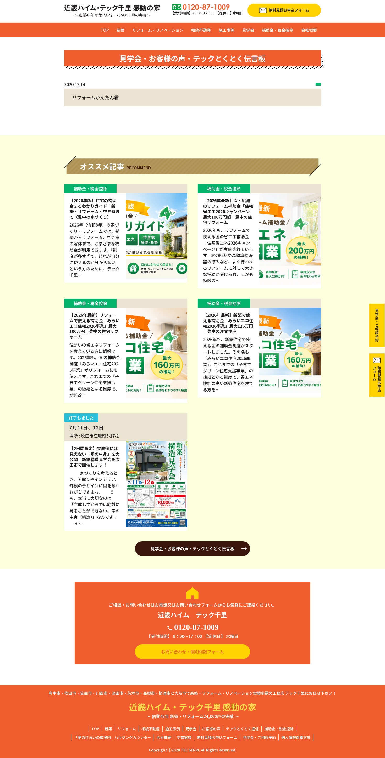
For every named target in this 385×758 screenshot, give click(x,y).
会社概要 (309, 30)
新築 (120, 30)
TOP (105, 30)
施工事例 (226, 30)
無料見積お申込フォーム (217, 737)
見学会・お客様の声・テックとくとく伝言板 (192, 548)
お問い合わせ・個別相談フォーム (192, 651)
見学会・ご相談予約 (259, 737)
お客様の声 (211, 728)
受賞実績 (184, 737)
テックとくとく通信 (242, 728)
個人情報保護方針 (296, 737)
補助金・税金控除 (277, 30)
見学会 (248, 30)
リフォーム (127, 728)
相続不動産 (201, 30)
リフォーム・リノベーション (157, 30)
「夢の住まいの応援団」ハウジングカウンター (112, 737)
